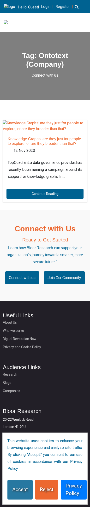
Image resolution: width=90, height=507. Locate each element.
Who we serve (13, 330)
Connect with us (45, 75)
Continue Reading (45, 194)
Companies (11, 391)
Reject (47, 489)
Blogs (7, 382)
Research (10, 374)
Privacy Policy (74, 489)
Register (62, 6)
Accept (20, 489)
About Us (10, 322)
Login (45, 6)
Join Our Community (64, 277)
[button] (76, 10)
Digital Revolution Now (19, 338)
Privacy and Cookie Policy (22, 347)
